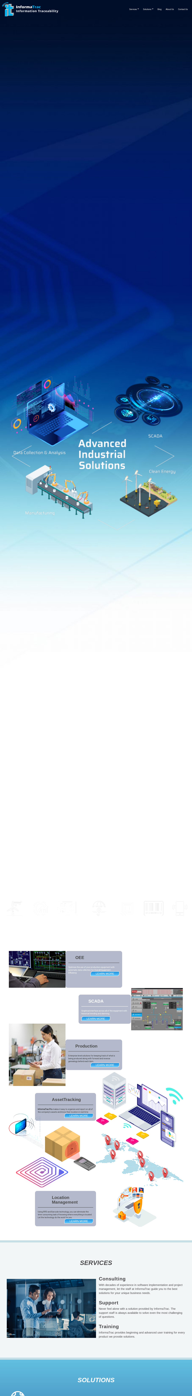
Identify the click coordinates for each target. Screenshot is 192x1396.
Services (133, 9)
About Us (170, 9)
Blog (159, 9)
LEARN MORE (105, 973)
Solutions (147, 9)
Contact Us (183, 9)
